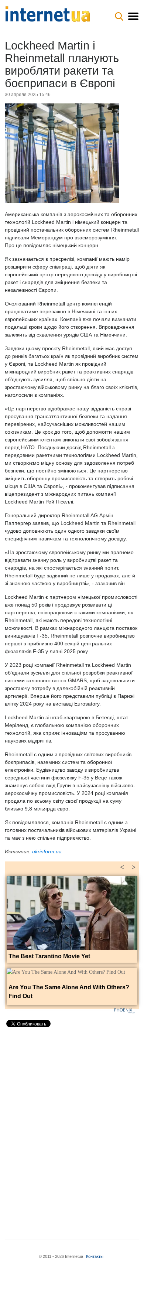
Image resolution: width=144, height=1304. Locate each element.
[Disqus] (72, 1127)
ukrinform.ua (47, 851)
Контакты (94, 1256)
